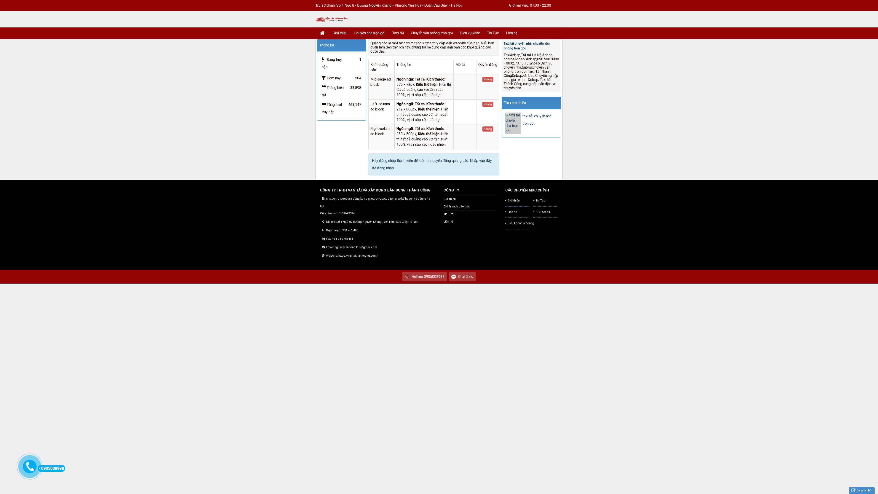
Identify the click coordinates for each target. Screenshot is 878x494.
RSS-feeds (543, 212)
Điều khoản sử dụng (518, 223)
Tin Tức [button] (493, 33)
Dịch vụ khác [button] (470, 33)
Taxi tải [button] (398, 33)
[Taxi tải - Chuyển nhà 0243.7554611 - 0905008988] (332, 19)
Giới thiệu (450, 199)
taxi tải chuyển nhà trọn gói (536, 120)
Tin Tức (448, 214)
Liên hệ (448, 221)
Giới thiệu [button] (340, 33)
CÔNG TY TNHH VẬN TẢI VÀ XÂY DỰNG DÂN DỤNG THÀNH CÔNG (375, 190)
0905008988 (52, 468)
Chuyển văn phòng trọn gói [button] (432, 33)
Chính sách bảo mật (457, 206)
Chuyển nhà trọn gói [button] (369, 33)
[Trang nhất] (322, 33)
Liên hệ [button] (511, 33)
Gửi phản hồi (864, 490)
